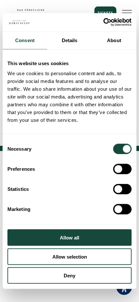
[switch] (122, 169)
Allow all (69, 237)
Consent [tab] (25, 40)
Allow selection (69, 256)
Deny (69, 275)
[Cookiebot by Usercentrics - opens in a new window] (103, 22)
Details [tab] (70, 40)
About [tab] (114, 40)
